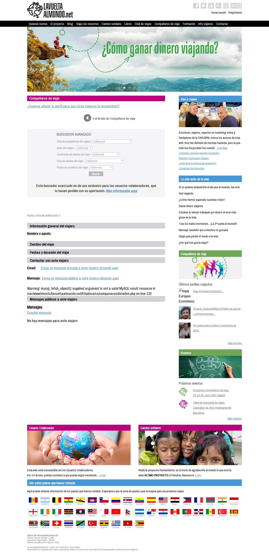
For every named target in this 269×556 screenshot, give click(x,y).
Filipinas (186, 504)
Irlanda (45, 516)
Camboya (92, 504)
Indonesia (234, 504)
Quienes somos (38, 24)
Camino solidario (111, 24)
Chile (104, 504)
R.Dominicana (198, 516)
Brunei (80, 504)
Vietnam (127, 527)
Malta (104, 516)
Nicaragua (139, 516)
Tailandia (68, 527)
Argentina (45, 504)
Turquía (92, 527)
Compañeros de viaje (167, 24)
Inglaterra (33, 516)
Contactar (222, 24)
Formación (189, 24)
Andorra (33, 504)
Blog (70, 24)
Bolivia (68, 504)
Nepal (127, 516)
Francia (199, 504)
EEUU (163, 504)
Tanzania (80, 527)
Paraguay (163, 516)
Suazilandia (33, 527)
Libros (128, 24)
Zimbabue (139, 527)
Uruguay (115, 527)
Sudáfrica (45, 527)
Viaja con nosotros (87, 24)
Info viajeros (205, 24)
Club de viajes (143, 24)
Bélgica (57, 504)
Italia (57, 516)
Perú (175, 516)
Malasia (92, 516)
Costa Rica (127, 504)
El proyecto (57, 24)
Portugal (186, 516)
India (222, 504)
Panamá (151, 516)
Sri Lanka (234, 516)
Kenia (68, 516)
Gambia (210, 504)
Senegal (210, 516)
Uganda (104, 527)
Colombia (116, 504)
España (151, 504)
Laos (80, 516)
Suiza (57, 527)
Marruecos (115, 516)
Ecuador (139, 504)
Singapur (222, 516)
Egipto (174, 504)
